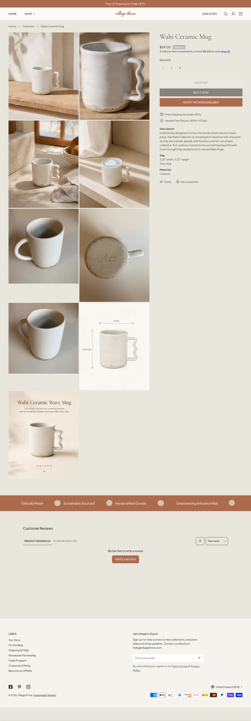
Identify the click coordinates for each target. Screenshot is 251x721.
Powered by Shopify (44, 695)
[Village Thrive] (125, 14)
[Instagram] (28, 687)
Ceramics (28, 26)
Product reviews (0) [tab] (37, 540)
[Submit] (199, 658)
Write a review (125, 559)
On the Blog (16, 645)
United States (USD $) (228, 686)
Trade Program (18, 660)
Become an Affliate (20, 670)
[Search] (225, 14)
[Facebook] (10, 687)
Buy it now (200, 92)
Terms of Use (180, 666)
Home (12, 26)
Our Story (14, 640)
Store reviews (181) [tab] (65, 540)
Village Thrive (25, 695)
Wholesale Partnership (22, 655)
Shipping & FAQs (19, 650)
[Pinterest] (19, 687)
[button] (241, 14)
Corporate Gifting (19, 665)
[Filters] (200, 541)
